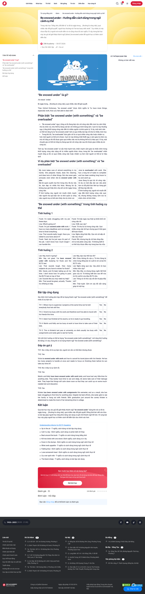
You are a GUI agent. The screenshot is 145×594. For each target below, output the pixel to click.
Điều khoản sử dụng (8, 548)
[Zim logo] (4, 3)
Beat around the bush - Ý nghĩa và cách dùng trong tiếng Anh (64, 435)
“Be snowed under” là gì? (10, 60)
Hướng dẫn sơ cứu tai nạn (11, 569)
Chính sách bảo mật (9, 545)
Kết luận (5, 76)
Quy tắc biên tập (48, 47)
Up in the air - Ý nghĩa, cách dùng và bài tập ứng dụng (61, 429)
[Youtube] (127, 522)
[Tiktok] (133, 522)
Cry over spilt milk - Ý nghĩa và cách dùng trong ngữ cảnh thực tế (65, 456)
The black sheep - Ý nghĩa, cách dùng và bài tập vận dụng (62, 459)
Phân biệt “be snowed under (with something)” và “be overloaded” (17, 64)
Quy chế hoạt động (8, 558)
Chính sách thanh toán (9, 555)
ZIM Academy (48, 44)
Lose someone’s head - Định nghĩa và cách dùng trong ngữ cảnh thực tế (68, 452)
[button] (117, 3)
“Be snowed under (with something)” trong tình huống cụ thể (17, 69)
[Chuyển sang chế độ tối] (127, 3)
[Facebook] (120, 522)
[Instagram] (140, 522)
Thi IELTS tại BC (7, 541)
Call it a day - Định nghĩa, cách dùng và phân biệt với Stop (62, 432)
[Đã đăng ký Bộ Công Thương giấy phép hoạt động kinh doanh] (137, 585)
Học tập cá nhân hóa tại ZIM (11, 572)
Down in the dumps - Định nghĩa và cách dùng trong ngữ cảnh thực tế (67, 442)
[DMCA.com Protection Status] (126, 585)
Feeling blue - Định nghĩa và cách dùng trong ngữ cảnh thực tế (64, 449)
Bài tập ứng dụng (8, 73)
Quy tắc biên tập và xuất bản (11, 562)
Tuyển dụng (6, 565)
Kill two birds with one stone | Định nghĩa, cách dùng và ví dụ (64, 439)
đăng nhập (50, 502)
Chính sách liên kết (8, 552)
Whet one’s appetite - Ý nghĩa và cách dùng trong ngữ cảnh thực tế (66, 445)
